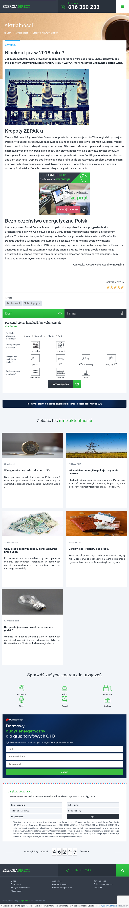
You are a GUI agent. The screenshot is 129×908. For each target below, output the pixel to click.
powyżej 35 (111, 364)
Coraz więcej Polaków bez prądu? (89, 548)
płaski (35, 364)
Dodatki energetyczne (62, 887)
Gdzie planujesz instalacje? (13, 346)
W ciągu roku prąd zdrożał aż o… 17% (27, 470)
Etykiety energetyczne (103, 884)
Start (8, 33)
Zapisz (64, 772)
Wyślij (93, 817)
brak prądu (33, 303)
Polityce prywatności (107, 906)
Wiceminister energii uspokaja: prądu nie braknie (93, 472)
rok (60, 336)
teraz (28, 336)
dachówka (35, 377)
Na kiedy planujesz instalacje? (11, 336)
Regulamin (16, 884)
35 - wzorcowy (86, 364)
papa (86, 377)
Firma (71, 313)
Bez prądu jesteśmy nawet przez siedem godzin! (28, 628)
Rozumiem (123, 906)
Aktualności (22, 33)
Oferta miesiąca (59, 884)
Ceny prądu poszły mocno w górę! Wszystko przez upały (30, 550)
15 (60, 364)
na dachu (35, 351)
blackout (15, 303)
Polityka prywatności (20, 887)
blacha (60, 377)
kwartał (38, 336)
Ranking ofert (100, 881)
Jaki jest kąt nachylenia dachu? (11, 359)
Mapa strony (16, 891)
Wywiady (98, 887)
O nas (13, 881)
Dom (8, 313)
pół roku (50, 336)
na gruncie (61, 351)
